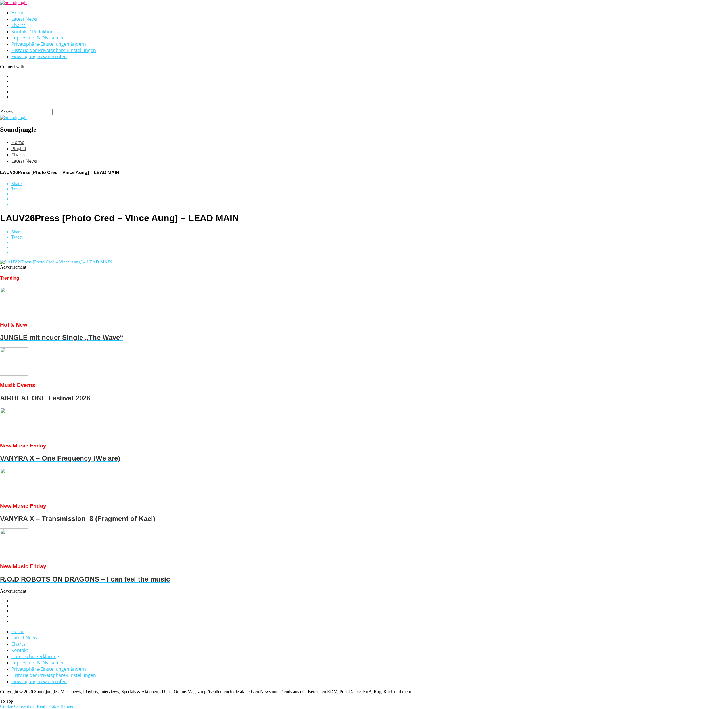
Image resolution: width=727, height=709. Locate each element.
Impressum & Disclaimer (37, 38)
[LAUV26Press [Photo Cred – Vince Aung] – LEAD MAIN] (56, 262)
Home (17, 13)
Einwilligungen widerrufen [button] (39, 56)
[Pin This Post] (369, 199)
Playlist (18, 148)
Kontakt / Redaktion (32, 31)
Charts (18, 25)
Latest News (24, 19)
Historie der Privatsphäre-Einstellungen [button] (53, 50)
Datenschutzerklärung (35, 656)
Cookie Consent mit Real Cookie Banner (37, 706)
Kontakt (19, 650)
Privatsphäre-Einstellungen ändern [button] (48, 44)
